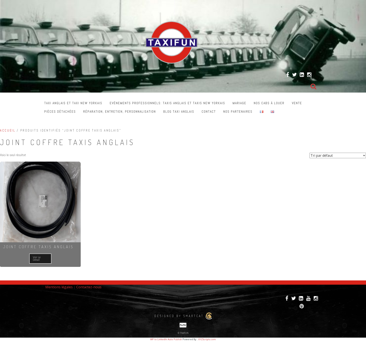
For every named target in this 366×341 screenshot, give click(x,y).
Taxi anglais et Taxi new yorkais (73, 103)
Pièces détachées (60, 111)
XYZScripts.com (207, 339)
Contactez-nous (88, 287)
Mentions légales (59, 287)
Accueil (7, 130)
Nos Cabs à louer (269, 103)
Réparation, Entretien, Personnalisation (119, 111)
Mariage (239, 103)
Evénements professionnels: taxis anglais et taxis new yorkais (167, 103)
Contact (209, 111)
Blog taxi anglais (178, 111)
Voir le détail (37, 258)
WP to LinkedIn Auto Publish (166, 339)
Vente (297, 103)
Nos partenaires (237, 111)
